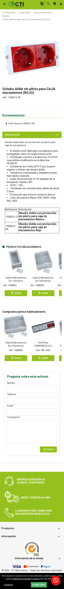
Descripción (32, 135)
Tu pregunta (14, 417)
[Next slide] (56, 57)
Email (10, 405)
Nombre (11, 383)
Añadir (16, 293)
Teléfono (11, 394)
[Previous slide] (7, 57)
